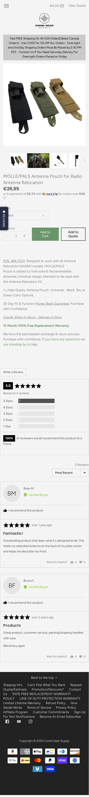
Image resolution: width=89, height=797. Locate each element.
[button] (44, 196)
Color (7, 208)
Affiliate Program (15, 712)
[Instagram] (30, 721)
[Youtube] (19, 721)
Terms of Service (39, 707)
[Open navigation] (6, 6)
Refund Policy (56, 703)
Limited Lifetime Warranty (22, 703)
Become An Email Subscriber (60, 717)
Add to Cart (45, 234)
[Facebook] (7, 721)
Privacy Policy (66, 707)
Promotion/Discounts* (48, 689)
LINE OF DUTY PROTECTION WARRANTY (50, 698)
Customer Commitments (51, 712)
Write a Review (13, 372)
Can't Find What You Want (46, 685)
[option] (17, 160)
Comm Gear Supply (56, 740)
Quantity (9, 228)
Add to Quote (73, 234)
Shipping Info (12, 685)
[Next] (84, 160)
